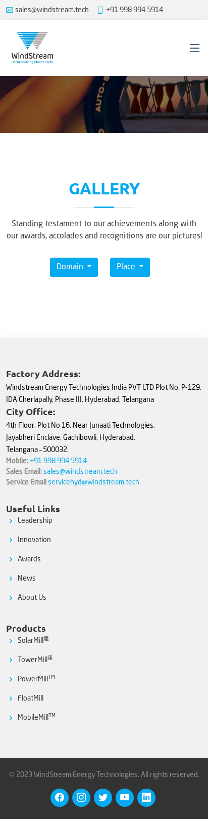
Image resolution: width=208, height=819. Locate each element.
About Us (32, 597)
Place (127, 267)
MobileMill (37, 717)
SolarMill (33, 640)
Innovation (34, 540)
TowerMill (35, 660)
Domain (71, 267)
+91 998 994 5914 (134, 10)
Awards (29, 559)
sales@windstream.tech (52, 10)
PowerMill (36, 679)
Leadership (35, 520)
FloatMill (30, 698)
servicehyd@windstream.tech (93, 482)
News (27, 578)
